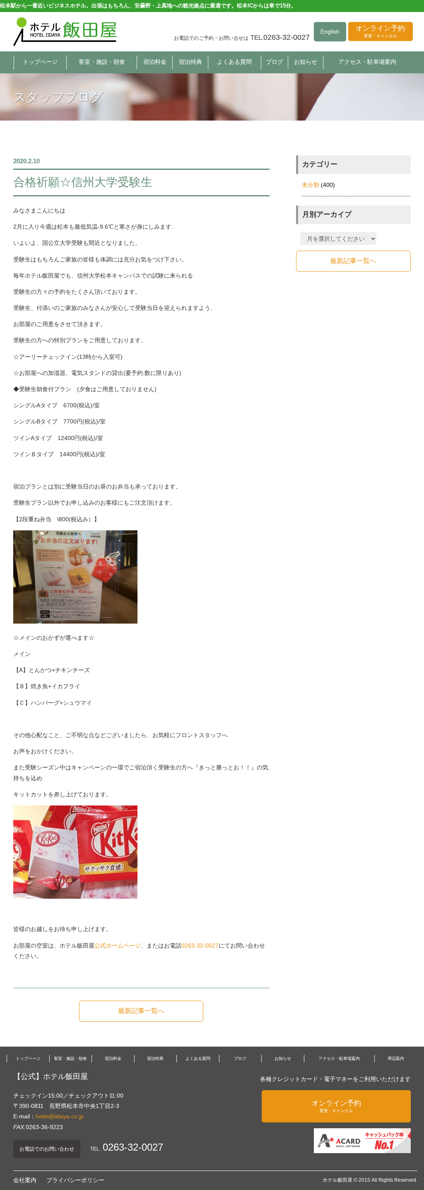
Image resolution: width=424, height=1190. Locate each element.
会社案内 (24, 1180)
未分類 (310, 184)
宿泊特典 (190, 61)
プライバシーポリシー (75, 1180)
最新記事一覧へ (141, 1010)
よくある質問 (234, 61)
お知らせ (305, 61)
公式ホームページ (117, 945)
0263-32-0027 (200, 945)
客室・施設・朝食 (102, 61)
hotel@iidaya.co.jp (60, 1116)
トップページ (40, 61)
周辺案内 (396, 1058)
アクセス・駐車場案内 (367, 61)
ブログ (274, 61)
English (330, 31)
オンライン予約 (380, 31)
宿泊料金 (154, 61)
